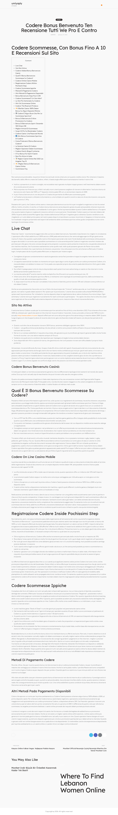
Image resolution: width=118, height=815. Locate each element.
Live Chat (18, 66)
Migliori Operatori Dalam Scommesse (29, 149)
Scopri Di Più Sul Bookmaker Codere (29, 131)
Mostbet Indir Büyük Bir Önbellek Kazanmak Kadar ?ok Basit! (33, 769)
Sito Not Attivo (21, 68)
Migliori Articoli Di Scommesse (26, 129)
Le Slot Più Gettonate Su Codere (27, 101)
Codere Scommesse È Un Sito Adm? (28, 98)
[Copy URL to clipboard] (105, 735)
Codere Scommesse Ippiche (25, 88)
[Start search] (105, 4)
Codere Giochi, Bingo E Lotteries (27, 151)
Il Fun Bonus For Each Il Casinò (26, 154)
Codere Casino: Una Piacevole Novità (29, 134)
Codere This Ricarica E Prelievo (26, 106)
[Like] (13, 735)
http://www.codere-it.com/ (27, 315)
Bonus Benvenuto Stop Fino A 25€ (28, 96)
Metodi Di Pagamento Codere (26, 91)
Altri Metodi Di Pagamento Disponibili (29, 93)
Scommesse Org (21, 169)
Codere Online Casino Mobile (26, 81)
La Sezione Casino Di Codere (25, 146)
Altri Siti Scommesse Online (25, 103)
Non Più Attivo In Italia (23, 156)
